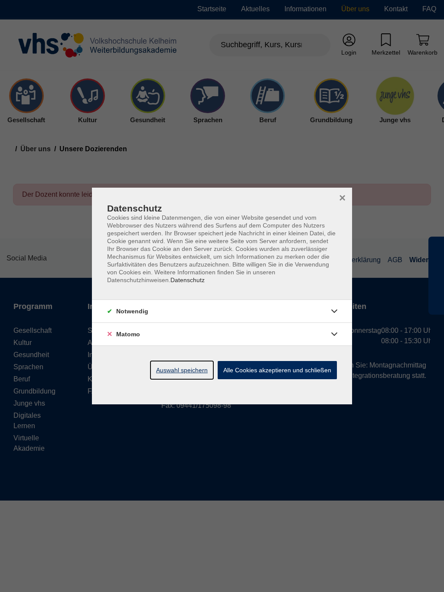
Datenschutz (187, 279)
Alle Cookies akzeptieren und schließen (277, 370)
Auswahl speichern (182, 370)
